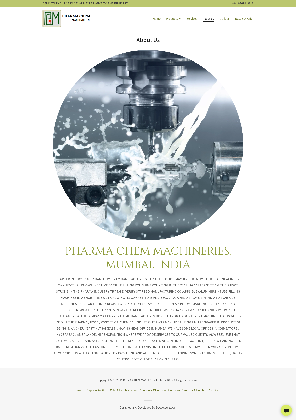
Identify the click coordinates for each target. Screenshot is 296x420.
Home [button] (80, 390)
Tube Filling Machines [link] (123, 390)
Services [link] (192, 19)
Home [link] (157, 19)
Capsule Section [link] (97, 390)
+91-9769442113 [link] (243, 3)
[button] (173, 19)
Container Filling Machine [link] (156, 390)
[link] (67, 18)
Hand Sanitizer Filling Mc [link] (190, 390)
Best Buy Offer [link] (244, 19)
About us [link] (208, 19)
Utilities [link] (224, 19)
